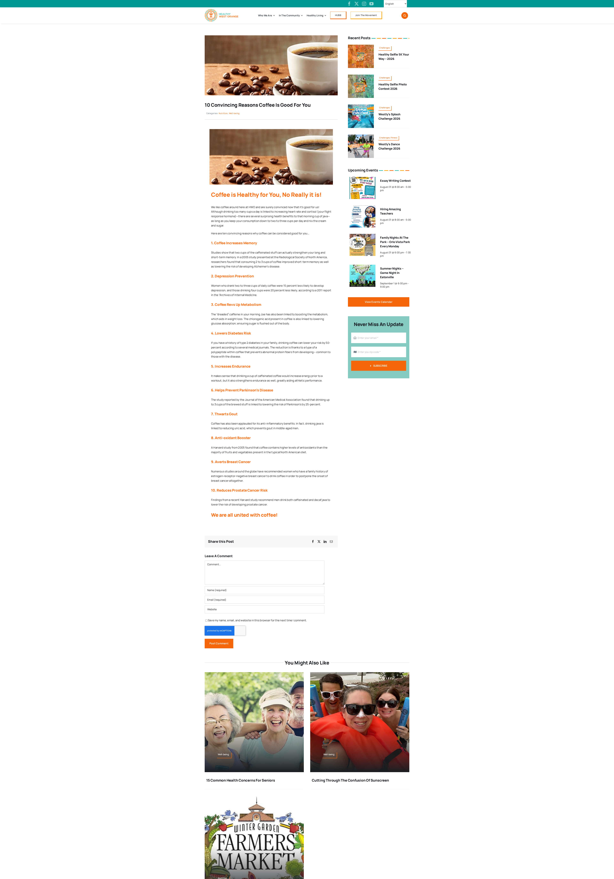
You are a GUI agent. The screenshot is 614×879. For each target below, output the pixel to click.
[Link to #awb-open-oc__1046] (404, 15)
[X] (319, 541)
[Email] (331, 541)
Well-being (234, 113)
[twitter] (356, 4)
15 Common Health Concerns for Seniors (240, 780)
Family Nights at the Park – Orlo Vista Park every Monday (395, 242)
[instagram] (364, 4)
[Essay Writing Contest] (362, 179)
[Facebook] (313, 541)
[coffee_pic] (271, 37)
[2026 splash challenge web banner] (361, 106)
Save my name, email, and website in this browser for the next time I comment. (257, 620)
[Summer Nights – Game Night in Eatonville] (362, 267)
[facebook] (349, 4)
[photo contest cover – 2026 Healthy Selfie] (361, 76)
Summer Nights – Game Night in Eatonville (391, 272)
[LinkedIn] (325, 541)
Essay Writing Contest (395, 181)
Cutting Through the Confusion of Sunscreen (350, 780)
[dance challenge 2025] (361, 136)
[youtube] (371, 4)
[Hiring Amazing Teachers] (362, 207)
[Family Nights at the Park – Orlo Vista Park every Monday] (362, 236)
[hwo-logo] (221, 10)
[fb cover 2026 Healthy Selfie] (361, 46)
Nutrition (223, 113)
